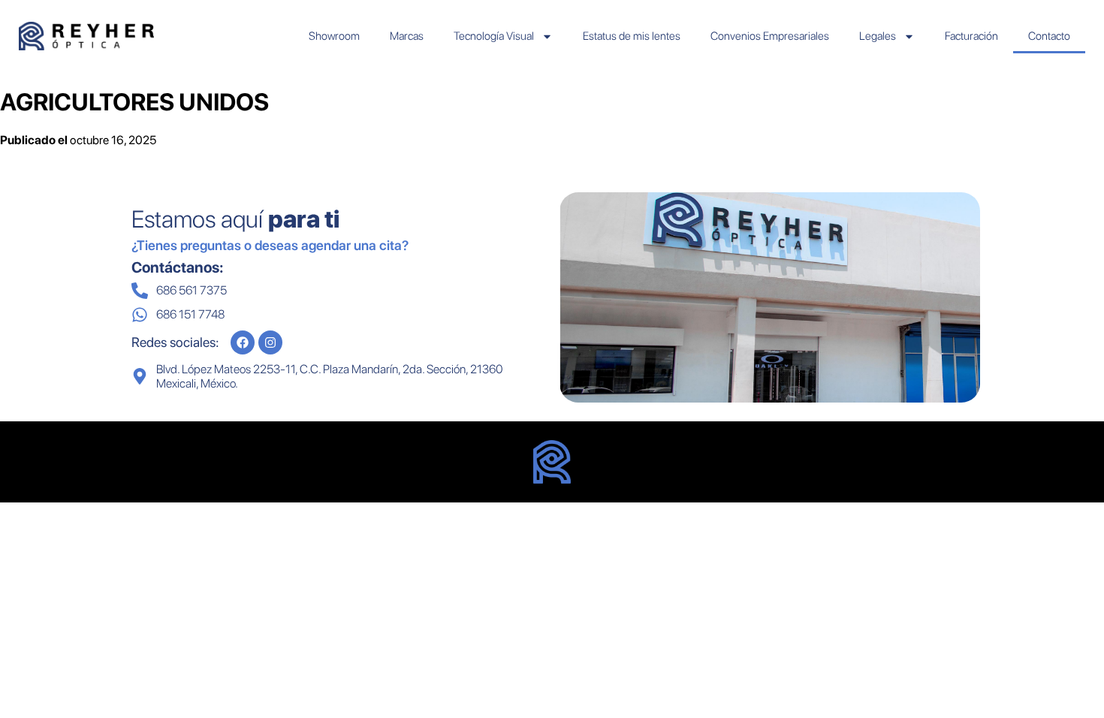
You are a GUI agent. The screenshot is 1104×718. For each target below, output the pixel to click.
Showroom (334, 36)
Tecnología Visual (494, 36)
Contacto (1049, 36)
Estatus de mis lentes (631, 36)
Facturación (971, 36)
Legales (877, 36)
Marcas (407, 36)
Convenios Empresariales (769, 36)
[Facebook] (243, 342)
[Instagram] (270, 342)
